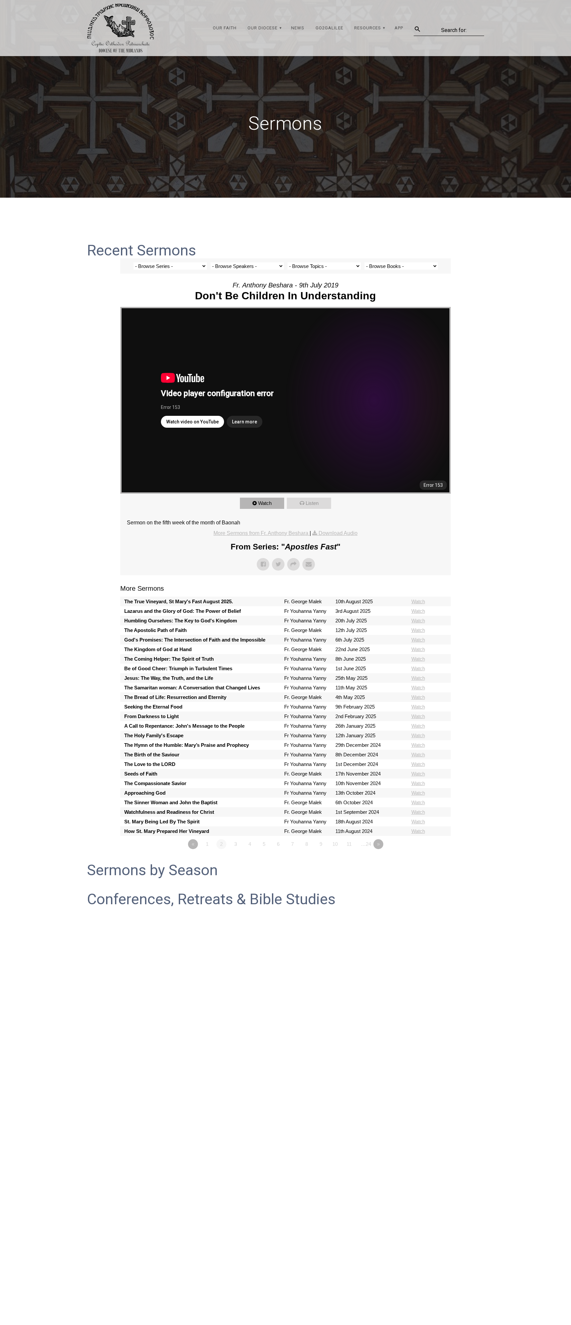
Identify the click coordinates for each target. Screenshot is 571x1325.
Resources (367, 27)
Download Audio (338, 533)
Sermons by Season (152, 870)
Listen (312, 503)
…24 (366, 844)
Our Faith (225, 27)
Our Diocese (262, 27)
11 (349, 844)
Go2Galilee (329, 27)
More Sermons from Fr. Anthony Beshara (261, 533)
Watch (265, 503)
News (297, 27)
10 (335, 844)
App (399, 27)
